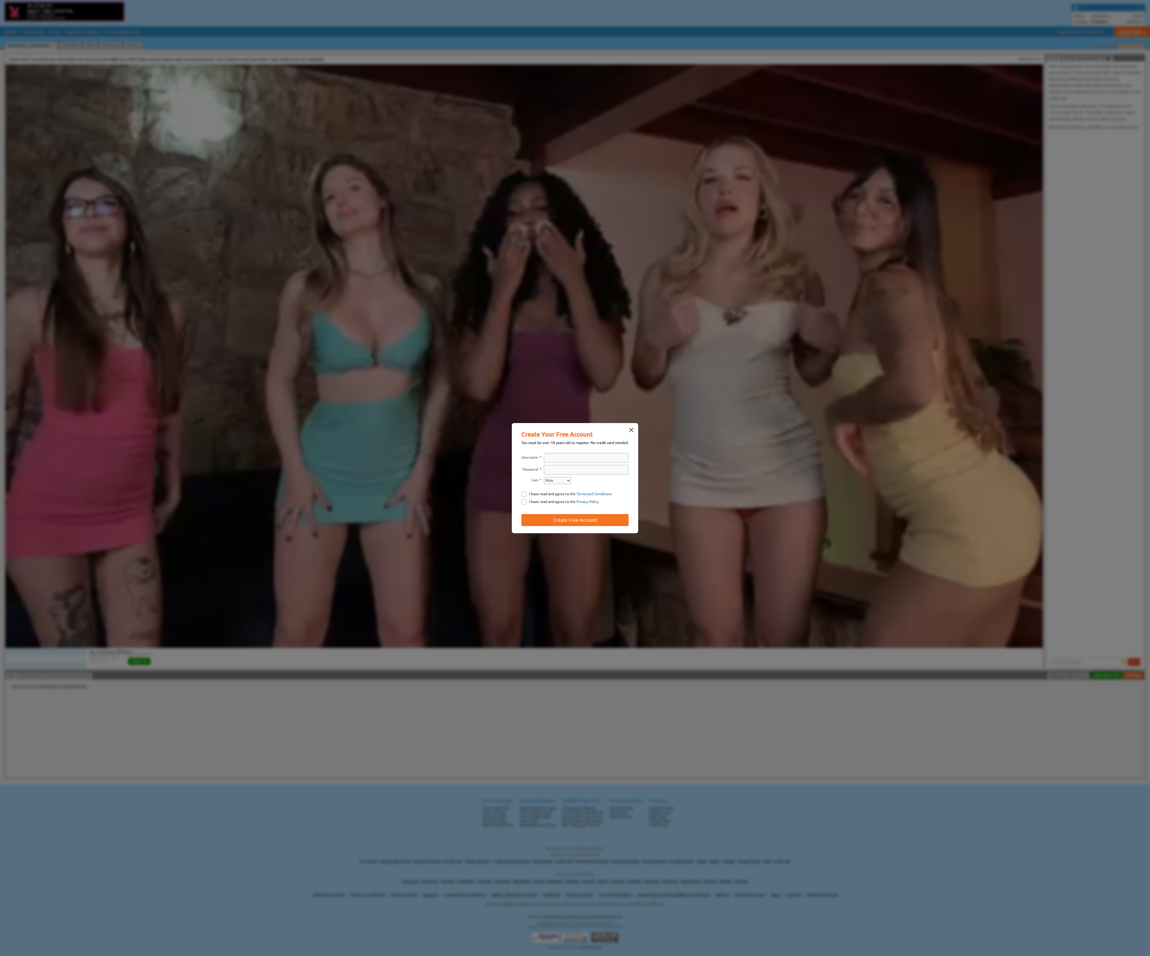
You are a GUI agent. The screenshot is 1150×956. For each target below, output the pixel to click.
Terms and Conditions (594, 494)
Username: (530, 457)
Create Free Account (575, 520)
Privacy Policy (587, 502)
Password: (531, 469)
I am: (535, 480)
